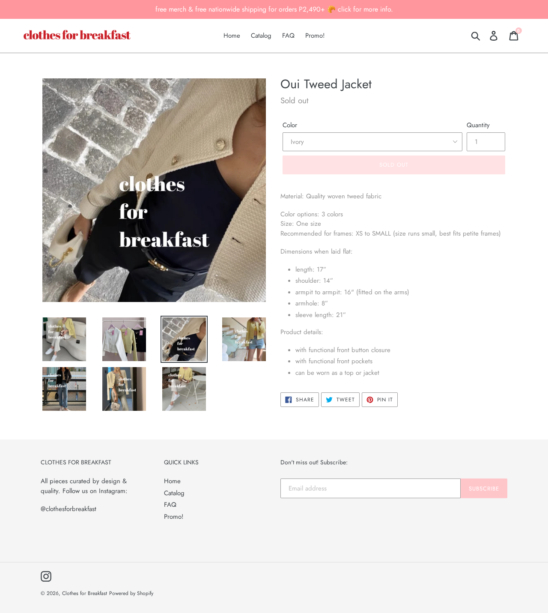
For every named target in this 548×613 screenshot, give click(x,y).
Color (290, 125)
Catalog (174, 493)
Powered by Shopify (131, 593)
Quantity (478, 125)
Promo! (174, 516)
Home (172, 481)
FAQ (170, 504)
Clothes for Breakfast (84, 593)
